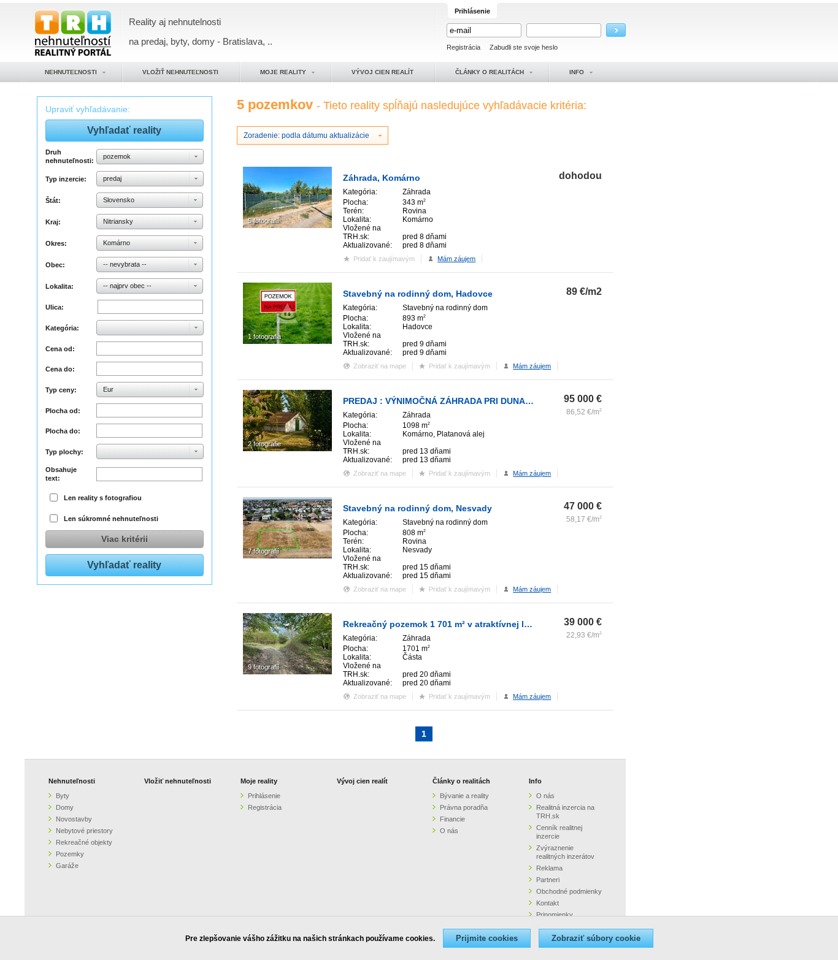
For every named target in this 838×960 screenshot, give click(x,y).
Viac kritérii (124, 539)
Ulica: (54, 307)
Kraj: (53, 222)
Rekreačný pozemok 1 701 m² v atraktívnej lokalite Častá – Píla (473, 624)
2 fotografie (264, 444)
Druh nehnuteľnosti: (69, 156)
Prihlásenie (264, 795)
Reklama (549, 868)
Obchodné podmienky (569, 891)
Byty (62, 795)
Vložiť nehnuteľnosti (177, 781)
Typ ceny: (61, 390)
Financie (452, 819)
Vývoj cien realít (362, 781)
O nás (449, 830)
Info (535, 781)
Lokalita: (59, 286)
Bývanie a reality (464, 795)
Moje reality (258, 781)
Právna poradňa (464, 807)
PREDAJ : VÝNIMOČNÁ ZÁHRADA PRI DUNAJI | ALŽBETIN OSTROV (482, 401)
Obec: (55, 265)
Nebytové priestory (84, 830)
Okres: (56, 243)
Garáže (67, 865)
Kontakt (547, 903)
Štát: (53, 200)
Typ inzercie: (65, 179)
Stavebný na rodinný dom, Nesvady (417, 508)
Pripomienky (554, 914)
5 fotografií (263, 220)
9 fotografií (263, 667)
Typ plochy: (64, 451)
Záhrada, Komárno (381, 178)
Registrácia (463, 47)
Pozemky (70, 854)
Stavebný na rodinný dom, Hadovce (418, 294)
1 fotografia (264, 336)
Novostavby (74, 819)
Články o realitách (461, 781)
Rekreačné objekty (84, 842)
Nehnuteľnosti (71, 781)
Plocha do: (62, 431)
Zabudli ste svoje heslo (524, 47)
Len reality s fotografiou (103, 497)
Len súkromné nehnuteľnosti (111, 518)
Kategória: (62, 328)
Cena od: (60, 348)
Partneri (547, 879)
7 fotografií (263, 551)
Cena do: (60, 369)
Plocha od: (62, 410)
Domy (65, 807)
